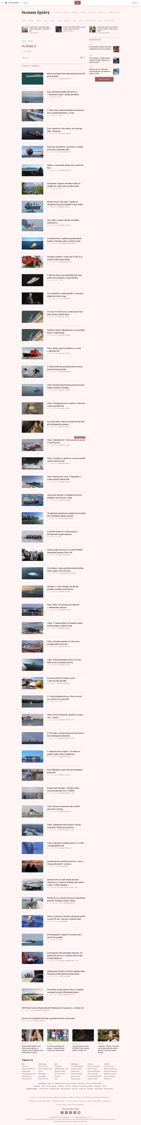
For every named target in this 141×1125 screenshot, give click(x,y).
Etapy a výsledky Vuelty (45, 1069)
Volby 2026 (25, 1066)
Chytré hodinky (98, 1089)
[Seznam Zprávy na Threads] (74, 1112)
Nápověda (56, 1097)
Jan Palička (68, 31)
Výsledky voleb (26, 1071)
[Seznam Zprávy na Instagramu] (70, 1112)
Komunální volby (26, 1079)
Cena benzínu (81, 1083)
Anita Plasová (64, 976)
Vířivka (104, 1086)
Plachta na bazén (51, 1086)
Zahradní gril (97, 1086)
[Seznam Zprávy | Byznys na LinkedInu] (79, 1112)
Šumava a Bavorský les (94, 1071)
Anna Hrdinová (64, 555)
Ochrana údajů (87, 1097)
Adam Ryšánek (65, 371)
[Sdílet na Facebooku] (81, 58)
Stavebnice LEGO (54, 1089)
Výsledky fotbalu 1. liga (61, 1069)
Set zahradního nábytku (86, 1086)
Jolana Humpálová (66, 960)
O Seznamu (42, 1097)
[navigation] (2, 2)
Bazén (44, 1086)
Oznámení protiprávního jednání (40, 1101)
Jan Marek (63, 921)
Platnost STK (107, 1079)
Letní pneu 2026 (108, 1066)
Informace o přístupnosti (101, 1097)
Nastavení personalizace (76, 1105)
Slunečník (68, 1086)
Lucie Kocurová (103, 33)
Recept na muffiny (76, 1069)
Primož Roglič (42, 1076)
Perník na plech (75, 1079)
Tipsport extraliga (60, 1071)
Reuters (67, 298)
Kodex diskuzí (97, 1101)
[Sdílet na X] (84, 58)
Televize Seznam (72, 1101)
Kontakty (64, 1097)
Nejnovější (95, 40)
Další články (104, 79)
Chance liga (58, 1066)
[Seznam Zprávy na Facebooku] (62, 1112)
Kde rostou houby (71, 1083)
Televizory (90, 1089)
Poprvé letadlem (92, 1069)
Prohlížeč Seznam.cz (59, 1101)
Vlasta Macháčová (66, 518)
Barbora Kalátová (42, 1010)
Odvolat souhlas (61, 1105)
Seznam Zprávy (65, 78)
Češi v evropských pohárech (94, 1083)
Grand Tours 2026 (43, 1079)
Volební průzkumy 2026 (28, 1069)
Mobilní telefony (44, 1089)
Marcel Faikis (64, 225)
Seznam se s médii (85, 1101)
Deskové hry (82, 1089)
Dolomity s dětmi (92, 1079)
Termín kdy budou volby (28, 1074)
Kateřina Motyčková (67, 573)
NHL (56, 1079)
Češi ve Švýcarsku (93, 1074)
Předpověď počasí (60, 1083)
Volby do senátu (26, 1076)
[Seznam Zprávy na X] (66, 1112)
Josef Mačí (33, 33)
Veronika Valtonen (67, 243)
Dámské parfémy (65, 1089)
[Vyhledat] (78, 3)
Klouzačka (75, 1086)
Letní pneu (75, 1089)
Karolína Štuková (66, 887)
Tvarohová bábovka (76, 1074)
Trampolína (61, 1086)
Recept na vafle (75, 1076)
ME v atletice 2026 (60, 1074)
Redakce (71, 1097)
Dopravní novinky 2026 (110, 1071)
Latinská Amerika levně (94, 1076)
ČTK (59, 97)
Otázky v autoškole (109, 1076)
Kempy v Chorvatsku (93, 1066)
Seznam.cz (134, 2)
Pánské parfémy (108, 1089)
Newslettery (107, 1101)
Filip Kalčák (63, 866)
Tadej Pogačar (42, 1074)
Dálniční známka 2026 (110, 1069)
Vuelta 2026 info (43, 1066)
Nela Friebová (65, 994)
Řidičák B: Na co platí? (110, 1074)
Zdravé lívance (75, 1071)
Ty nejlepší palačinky (77, 1066)
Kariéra (49, 1097)
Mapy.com (51, 1083)
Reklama (78, 1097)
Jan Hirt (40, 1071)
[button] (25, 29)
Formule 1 (57, 1076)
